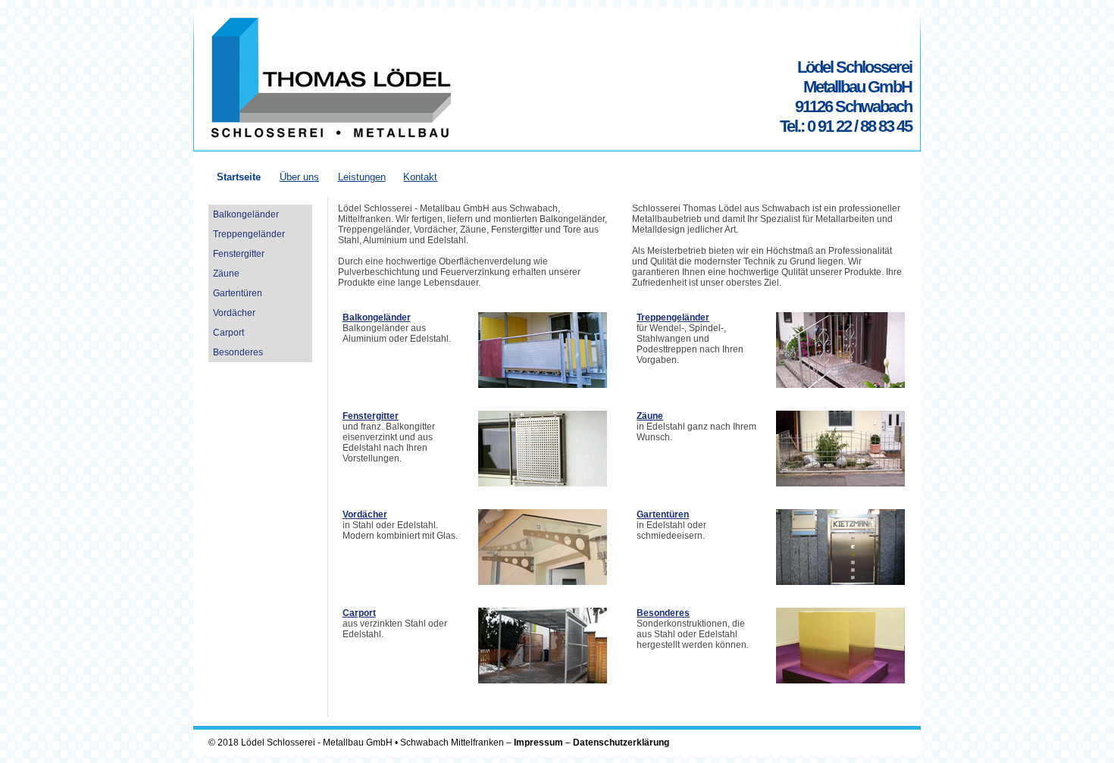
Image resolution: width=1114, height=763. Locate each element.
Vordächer (365, 514)
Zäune (650, 416)
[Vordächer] (542, 582)
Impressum (538, 742)
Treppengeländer (673, 317)
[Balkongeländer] (542, 385)
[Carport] (542, 680)
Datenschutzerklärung (621, 742)
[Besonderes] (840, 680)
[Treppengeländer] (840, 385)
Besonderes (663, 613)
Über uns (299, 177)
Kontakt (420, 177)
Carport (359, 613)
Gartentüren (663, 514)
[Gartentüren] (840, 582)
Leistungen (362, 177)
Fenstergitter (371, 416)
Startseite (239, 177)
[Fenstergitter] (542, 483)
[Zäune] (840, 483)
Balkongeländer (377, 317)
